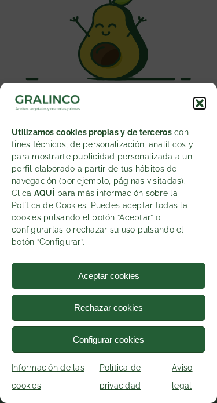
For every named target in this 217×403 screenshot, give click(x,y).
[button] (199, 103)
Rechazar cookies (108, 308)
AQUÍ (44, 193)
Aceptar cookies (108, 276)
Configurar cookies (108, 339)
